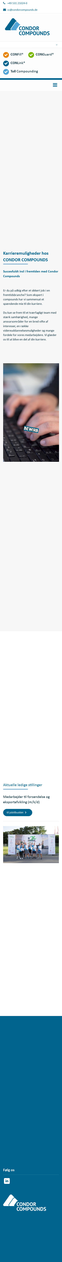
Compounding (24, 71)
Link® (18, 63)
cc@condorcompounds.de (22, 10)
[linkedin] (7, 1181)
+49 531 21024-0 (17, 3)
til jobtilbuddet (15, 812)
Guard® (45, 54)
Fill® (17, 54)
